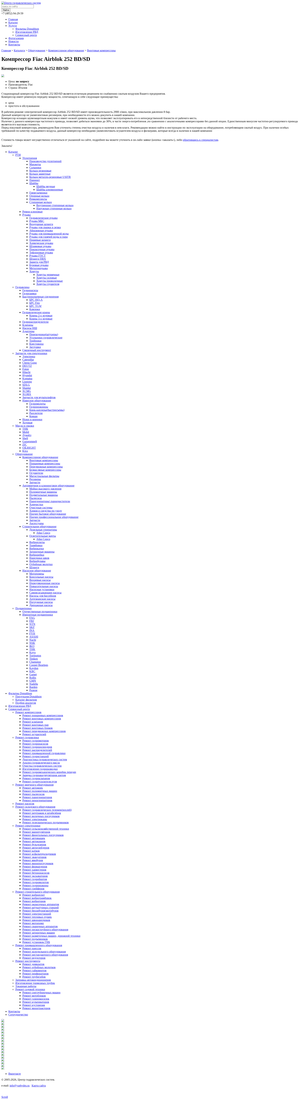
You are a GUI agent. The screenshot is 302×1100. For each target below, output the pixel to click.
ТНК (25, 428)
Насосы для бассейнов (42, 595)
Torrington (35, 655)
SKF (32, 627)
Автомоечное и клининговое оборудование (48, 485)
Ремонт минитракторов (36, 1008)
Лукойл (26, 435)
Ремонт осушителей (34, 734)
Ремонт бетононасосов (35, 872)
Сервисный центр (26, 35)
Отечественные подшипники (39, 611)
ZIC (24, 444)
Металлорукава (38, 268)
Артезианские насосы (42, 598)
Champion (35, 661)
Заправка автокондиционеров (33, 979)
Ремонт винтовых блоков (37, 728)
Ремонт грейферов (33, 888)
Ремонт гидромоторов (35, 740)
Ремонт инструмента (27, 961)
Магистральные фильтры (44, 476)
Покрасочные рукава (41, 249)
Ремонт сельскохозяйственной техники (45, 828)
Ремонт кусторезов (33, 1005)
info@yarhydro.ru (20, 1085)
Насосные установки (41, 589)
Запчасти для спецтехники (31, 353)
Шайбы (33, 183)
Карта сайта (39, 1085)
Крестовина (36, 343)
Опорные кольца (39, 195)
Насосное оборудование (36, 570)
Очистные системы (40, 507)
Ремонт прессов (31, 948)
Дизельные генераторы (43, 529)
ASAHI (33, 636)
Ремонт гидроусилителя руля (39, 781)
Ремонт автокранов (33, 841)
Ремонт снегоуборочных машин (41, 992)
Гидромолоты (37, 403)
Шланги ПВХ (37, 258)
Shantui (26, 387)
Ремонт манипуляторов (36, 831)
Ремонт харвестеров (34, 869)
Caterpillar (28, 359)
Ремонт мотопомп (33, 923)
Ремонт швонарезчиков (36, 920)
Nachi (32, 639)
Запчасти (34, 482)
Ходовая (27, 422)
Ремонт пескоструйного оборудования (45, 929)
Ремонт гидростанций (35, 756)
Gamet (33, 674)
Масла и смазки (24, 425)
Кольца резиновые (40, 170)
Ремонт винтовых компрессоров (41, 718)
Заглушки (35, 346)
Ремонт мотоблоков (34, 995)
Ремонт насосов (24, 803)
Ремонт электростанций (36, 913)
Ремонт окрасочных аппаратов (40, 904)
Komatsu (27, 378)
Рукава (26, 214)
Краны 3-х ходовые (40, 318)
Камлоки (34, 309)
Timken (33, 658)
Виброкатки (36, 548)
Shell (25, 438)
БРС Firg (34, 302)
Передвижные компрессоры (46, 466)
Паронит (34, 180)
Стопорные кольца (40, 202)
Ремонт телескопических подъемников (45, 822)
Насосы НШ (29, 328)
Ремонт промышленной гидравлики (44, 753)
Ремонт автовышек (33, 838)
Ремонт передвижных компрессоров (44, 731)
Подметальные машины (43, 494)
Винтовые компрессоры (101, 50)
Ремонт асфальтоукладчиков (39, 853)
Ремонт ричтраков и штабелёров (41, 813)
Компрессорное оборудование (66, 50)
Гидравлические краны (36, 312)
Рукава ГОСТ (37, 255)
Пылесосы (35, 498)
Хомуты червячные (47, 274)
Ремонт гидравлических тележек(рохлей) (47, 809)
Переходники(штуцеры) (43, 334)
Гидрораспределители (35, 321)
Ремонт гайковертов (34, 970)
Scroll (4, 1096)
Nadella (33, 683)
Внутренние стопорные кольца (54, 205)
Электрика (28, 356)
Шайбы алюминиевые (49, 189)
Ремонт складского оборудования (35, 806)
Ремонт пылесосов (33, 794)
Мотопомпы (36, 573)
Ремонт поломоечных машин (39, 790)
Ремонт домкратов (33, 964)
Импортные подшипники (37, 614)
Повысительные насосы (43, 586)
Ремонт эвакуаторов (34, 857)
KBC (32, 671)
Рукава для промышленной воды (49, 233)
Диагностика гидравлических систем (44, 759)
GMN (32, 680)
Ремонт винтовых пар (35, 724)
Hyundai (27, 375)
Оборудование (36, 50)
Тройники (35, 340)
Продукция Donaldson (28, 696)
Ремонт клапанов (32, 721)
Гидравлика (22, 287)
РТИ (18, 154)
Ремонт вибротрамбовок (37, 898)
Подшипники (23, 608)
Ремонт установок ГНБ (36, 942)
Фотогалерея (16, 38)
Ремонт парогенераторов (37, 797)
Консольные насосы (41, 576)
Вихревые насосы (40, 580)
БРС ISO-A (36, 299)
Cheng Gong (29, 362)
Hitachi (26, 372)
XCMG (26, 391)
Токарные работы (25, 986)
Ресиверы (35, 479)
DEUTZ (27, 365)
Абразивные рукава (41, 230)
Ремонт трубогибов (34, 976)
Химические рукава (41, 243)
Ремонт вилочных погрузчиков (41, 816)
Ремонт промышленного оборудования (38, 945)
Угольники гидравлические (45, 337)
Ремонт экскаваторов (35, 876)
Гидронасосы (30, 290)
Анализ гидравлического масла (41, 762)
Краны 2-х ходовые (40, 315)
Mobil (25, 432)
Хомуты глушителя (47, 284)
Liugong (27, 381)
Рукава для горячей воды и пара (48, 236)
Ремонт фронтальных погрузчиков (43, 835)
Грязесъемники (38, 192)
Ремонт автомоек (32, 787)
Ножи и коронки (32, 419)
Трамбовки (35, 545)
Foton (25, 369)
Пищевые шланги (40, 239)
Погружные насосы (41, 602)
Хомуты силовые (46, 277)
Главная (13, 19)
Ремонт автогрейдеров (35, 847)
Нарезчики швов (39, 557)
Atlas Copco (43, 532)
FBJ (31, 620)
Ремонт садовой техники (30, 989)
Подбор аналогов (25, 702)
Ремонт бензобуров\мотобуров (40, 910)
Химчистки (36, 504)
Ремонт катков (31, 850)
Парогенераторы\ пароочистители (49, 501)
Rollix (32, 677)
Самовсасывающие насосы (45, 592)
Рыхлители (36, 413)
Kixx (25, 450)
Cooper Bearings (38, 665)
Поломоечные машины (43, 491)
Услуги (12, 25)
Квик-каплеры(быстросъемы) (46, 409)
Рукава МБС (36, 221)
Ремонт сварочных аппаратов (40, 926)
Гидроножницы (38, 406)
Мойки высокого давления (45, 488)
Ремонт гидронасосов (35, 743)
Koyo (32, 652)
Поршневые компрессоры (44, 463)
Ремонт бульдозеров (34, 844)
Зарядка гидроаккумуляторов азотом (44, 775)
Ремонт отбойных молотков (39, 967)
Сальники (35, 167)
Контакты (14, 44)
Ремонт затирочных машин (38, 932)
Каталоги (19, 50)
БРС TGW (35, 306)
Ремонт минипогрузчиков (37, 863)
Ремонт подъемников (35, 938)
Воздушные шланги (41, 224)
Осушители (36, 472)
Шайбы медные (45, 186)
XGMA (26, 394)
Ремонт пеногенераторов (37, 800)
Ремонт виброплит (33, 894)
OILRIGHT (29, 447)
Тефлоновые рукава (41, 252)
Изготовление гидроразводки (40, 768)
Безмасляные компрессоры (45, 469)
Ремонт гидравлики (27, 737)
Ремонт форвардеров (34, 866)
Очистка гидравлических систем (42, 765)
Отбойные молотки (41, 564)
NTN (32, 624)
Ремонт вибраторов (34, 901)
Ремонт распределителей (37, 750)
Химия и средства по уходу (45, 510)
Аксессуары (36, 523)
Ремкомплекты (38, 199)
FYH (32, 633)
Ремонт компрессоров (28, 712)
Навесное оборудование (36, 400)
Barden (33, 687)
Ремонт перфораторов (35, 973)
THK (32, 649)
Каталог (13, 22)
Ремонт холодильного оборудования (44, 951)
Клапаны (27, 324)
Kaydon (33, 668)
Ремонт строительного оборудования (37, 891)
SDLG (26, 384)
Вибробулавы (37, 561)
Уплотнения (29, 158)
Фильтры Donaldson (27, 28)
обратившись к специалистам (200, 139)
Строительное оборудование (39, 526)
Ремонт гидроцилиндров (37, 746)
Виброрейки (36, 554)
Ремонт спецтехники (27, 825)
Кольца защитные (40, 173)
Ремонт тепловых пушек (37, 916)
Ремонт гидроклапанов (36, 778)
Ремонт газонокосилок (35, 998)
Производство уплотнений (45, 161)
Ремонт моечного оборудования (34, 784)
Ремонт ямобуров (32, 860)
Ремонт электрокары (34, 819)
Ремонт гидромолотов (35, 882)
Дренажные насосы (41, 605)
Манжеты (35, 164)
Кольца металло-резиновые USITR (50, 176)
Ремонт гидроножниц (35, 885)
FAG (32, 617)
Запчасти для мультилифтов (39, 397)
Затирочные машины (42, 551)
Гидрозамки (29, 293)
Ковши (33, 416)
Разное (33, 690)
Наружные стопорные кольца (53, 208)
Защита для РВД (39, 261)
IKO (31, 646)
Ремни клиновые (32, 211)
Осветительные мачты (42, 535)
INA (31, 630)
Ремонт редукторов (33, 957)
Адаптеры (28, 331)
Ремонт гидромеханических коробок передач (49, 772)
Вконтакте (14, 1073)
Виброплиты (37, 542)
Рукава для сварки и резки (45, 227)
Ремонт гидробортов (34, 879)
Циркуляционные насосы (44, 583)
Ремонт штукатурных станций (40, 907)
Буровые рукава (38, 265)
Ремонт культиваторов (35, 1001)
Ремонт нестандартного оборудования (45, 954)
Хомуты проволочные (49, 280)
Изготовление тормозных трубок (35, 983)
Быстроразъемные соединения (40, 296)
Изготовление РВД (26, 31)
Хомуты (34, 271)
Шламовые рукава (40, 246)
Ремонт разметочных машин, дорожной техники (51, 935)
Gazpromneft (29, 441)
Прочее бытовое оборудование (47, 513)
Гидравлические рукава (43, 217)
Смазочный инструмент (36, 350)
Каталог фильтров (26, 699)
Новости (13, 41)
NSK (32, 642)
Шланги (34, 567)
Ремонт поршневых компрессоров (42, 715)
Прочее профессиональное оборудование (53, 517)
